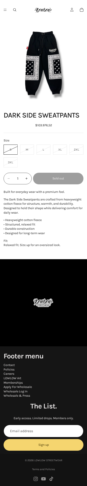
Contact (9, 365)
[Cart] (82, 10)
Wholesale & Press (17, 396)
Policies (9, 369)
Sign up (43, 445)
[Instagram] (35, 479)
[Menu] (5, 10)
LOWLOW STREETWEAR (48, 460)
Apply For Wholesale (18, 387)
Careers (9, 374)
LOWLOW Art (12, 378)
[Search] (15, 10)
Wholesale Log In (15, 391)
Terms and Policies (43, 469)
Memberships (13, 383)
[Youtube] (43, 479)
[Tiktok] (51, 479)
